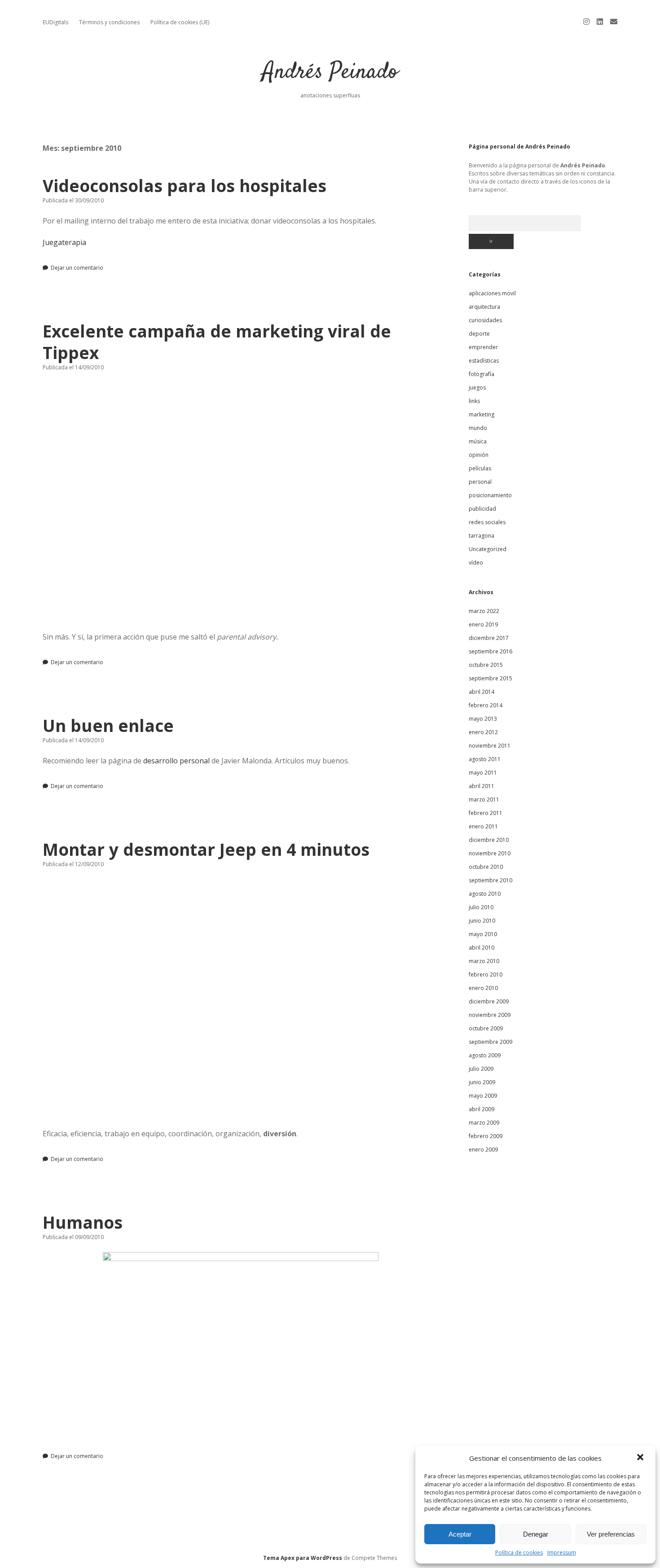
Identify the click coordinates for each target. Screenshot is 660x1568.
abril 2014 (481, 692)
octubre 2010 (486, 867)
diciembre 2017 (489, 638)
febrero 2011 (485, 813)
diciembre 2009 (489, 1001)
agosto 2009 (485, 1055)
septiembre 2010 (490, 880)
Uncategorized (487, 549)
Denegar (535, 1534)
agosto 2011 (485, 759)
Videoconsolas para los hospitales (184, 185)
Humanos (83, 1222)
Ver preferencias (611, 1534)
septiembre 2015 (490, 678)
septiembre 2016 (490, 651)
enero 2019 (483, 624)
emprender (483, 347)
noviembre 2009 (489, 1015)
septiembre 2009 (490, 1042)
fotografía (481, 374)
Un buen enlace (108, 725)
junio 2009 (482, 1082)
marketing (481, 414)
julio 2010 (481, 907)
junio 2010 (482, 920)
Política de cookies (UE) (179, 22)
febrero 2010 (485, 974)
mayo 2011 (483, 772)
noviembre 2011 (489, 745)
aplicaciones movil (492, 293)
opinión (478, 455)
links (474, 401)
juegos (477, 387)
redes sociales (487, 522)
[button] (641, 1458)
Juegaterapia (64, 242)
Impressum (561, 1552)
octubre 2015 (486, 665)
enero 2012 (483, 732)
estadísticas (484, 360)
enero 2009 (483, 1149)
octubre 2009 (486, 1028)
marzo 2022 (484, 611)
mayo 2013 (483, 719)
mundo (478, 428)
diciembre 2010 (489, 840)
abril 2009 (481, 1109)
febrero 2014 (485, 705)
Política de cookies (519, 1552)
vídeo (476, 562)
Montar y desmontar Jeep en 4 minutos (206, 849)
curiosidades (485, 320)
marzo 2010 (484, 961)
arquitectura (484, 307)
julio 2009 (481, 1069)
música (478, 441)
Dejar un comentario (77, 268)
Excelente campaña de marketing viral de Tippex (217, 342)
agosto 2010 (485, 894)
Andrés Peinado (330, 72)
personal (480, 482)
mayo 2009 (483, 1095)
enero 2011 (483, 826)
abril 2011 (481, 786)
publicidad (482, 508)
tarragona (481, 535)
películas (480, 468)
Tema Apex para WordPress (302, 1558)
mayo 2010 (483, 934)
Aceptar (460, 1534)
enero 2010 (483, 988)
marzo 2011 (484, 799)
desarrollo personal (176, 761)
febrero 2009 (485, 1136)
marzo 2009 (484, 1122)
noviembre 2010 (489, 853)
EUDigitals (55, 22)
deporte (479, 333)
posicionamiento (490, 495)
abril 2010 (481, 947)
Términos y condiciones (109, 22)
